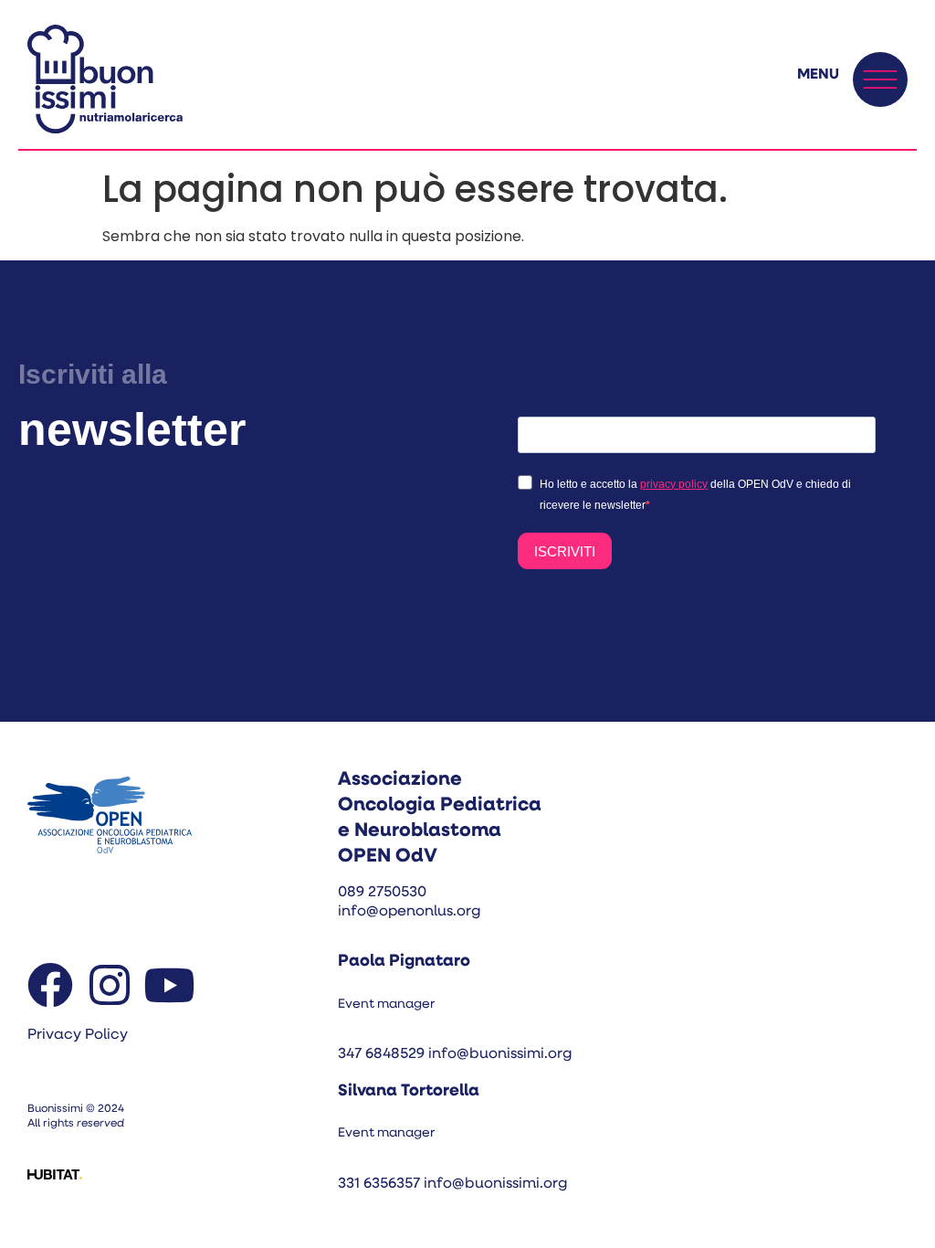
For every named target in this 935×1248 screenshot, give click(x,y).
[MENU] (880, 79)
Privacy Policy (77, 1035)
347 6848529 (381, 1054)
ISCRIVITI (564, 551)
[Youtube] (169, 985)
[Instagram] (109, 985)
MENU (818, 75)
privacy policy (674, 484)
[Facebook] (50, 985)
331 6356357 (381, 1184)
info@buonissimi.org (500, 1054)
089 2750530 (382, 892)
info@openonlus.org (409, 911)
